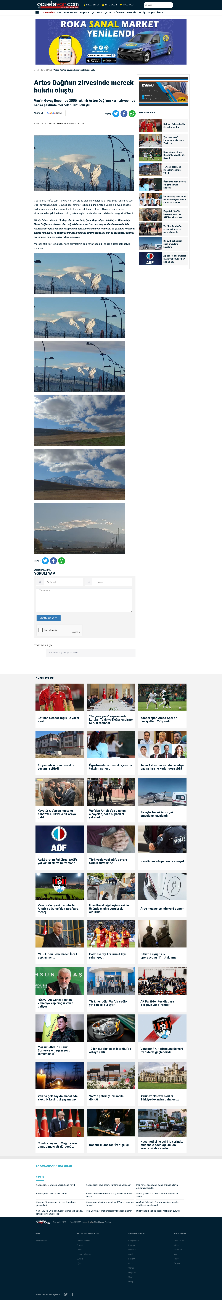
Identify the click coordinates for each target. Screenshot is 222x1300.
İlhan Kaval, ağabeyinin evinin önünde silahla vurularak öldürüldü (109, 909)
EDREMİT (131, 12)
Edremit (131, 1259)
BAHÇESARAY (70, 12)
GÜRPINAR (119, 12)
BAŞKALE (84, 12)
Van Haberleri (41, 1241)
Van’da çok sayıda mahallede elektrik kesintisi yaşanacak (58, 1097)
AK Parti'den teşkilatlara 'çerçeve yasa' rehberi (157, 1003)
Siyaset (80, 1245)
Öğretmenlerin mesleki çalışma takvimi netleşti (174, 184)
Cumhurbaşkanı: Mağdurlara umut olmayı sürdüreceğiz (57, 1145)
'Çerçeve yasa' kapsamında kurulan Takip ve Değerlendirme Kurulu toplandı (174, 140)
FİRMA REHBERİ (93, 5)
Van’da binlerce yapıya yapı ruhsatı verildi (55, 1185)
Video (176, 1245)
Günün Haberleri (84, 1254)
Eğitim (79, 1263)
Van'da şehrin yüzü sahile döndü (106, 1097)
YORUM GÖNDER (48, 618)
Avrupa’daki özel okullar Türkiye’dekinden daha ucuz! (160, 1097)
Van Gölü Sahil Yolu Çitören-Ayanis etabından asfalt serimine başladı (157, 1203)
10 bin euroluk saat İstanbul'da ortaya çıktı (110, 1050)
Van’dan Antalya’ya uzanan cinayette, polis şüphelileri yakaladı (172, 229)
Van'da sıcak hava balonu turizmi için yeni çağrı (108, 1185)
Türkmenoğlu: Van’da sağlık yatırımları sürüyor (108, 1003)
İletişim (177, 1263)
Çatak (131, 1254)
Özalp (131, 1281)
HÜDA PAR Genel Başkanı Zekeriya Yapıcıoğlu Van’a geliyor (55, 1003)
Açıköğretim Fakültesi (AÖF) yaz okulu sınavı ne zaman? (174, 259)
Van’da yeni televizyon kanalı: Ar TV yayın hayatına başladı (110, 1203)
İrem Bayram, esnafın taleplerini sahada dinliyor (109, 1211)
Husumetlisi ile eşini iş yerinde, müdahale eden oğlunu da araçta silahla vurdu (161, 1145)
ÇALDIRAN (97, 12)
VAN (59, 12)
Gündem (40, 1177)
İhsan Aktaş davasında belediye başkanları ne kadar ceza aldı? (174, 199)
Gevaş (131, 1268)
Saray (130, 1277)
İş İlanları (178, 1250)
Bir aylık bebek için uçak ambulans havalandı (172, 244)
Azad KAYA (89, 1222)
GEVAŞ (48, 70)
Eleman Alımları (83, 1241)
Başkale (131, 1245)
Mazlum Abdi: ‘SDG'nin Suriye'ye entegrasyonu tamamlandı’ (54, 1050)
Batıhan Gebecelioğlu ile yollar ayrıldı (174, 125)
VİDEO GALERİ (128, 5)
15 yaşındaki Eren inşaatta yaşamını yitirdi (172, 170)
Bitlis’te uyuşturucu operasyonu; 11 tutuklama (158, 955)
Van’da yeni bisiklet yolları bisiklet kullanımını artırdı (157, 1195)
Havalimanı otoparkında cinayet (162, 861)
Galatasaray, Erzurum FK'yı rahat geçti (107, 955)
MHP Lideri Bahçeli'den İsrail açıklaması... (57, 955)
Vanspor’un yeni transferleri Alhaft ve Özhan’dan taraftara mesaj (58, 909)
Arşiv (176, 1254)
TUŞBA (151, 12)
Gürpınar (132, 1272)
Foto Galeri (179, 1241)
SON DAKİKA (48, 12)
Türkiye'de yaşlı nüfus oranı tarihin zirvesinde (108, 861)
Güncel (80, 1259)
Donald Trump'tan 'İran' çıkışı (109, 1145)
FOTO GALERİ (111, 5)
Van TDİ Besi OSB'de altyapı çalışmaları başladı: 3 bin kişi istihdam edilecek (59, 1212)
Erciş (130, 1263)
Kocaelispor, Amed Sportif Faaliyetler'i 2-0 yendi (174, 155)
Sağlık (79, 1250)
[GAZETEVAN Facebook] (72, 1294)
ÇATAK (108, 12)
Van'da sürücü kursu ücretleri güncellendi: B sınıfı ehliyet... (109, 1195)
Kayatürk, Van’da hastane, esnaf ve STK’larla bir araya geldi (172, 214)
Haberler (39, 70)
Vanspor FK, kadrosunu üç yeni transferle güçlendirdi (161, 1050)
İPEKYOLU (162, 12)
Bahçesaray (133, 1241)
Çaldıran (132, 1250)
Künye (176, 1259)
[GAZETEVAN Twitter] (66, 1294)
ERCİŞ (142, 12)
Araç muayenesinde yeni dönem (162, 908)
